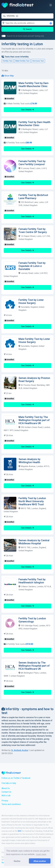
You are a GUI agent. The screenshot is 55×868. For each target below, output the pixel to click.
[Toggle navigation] (50, 5)
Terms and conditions (11, 804)
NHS (19, 831)
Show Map (9, 75)
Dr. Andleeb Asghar (19, 750)
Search (28, 29)
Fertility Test (8, 61)
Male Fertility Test (22, 61)
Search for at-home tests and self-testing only (25, 36)
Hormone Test (38, 61)
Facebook (26, 778)
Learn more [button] (41, 854)
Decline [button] (17, 861)
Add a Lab (6, 795)
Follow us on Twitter (11, 778)
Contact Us (6, 792)
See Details (26, 109)
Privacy (5, 800)
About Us (6, 788)
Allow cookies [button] (40, 861)
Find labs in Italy (9, 783)
